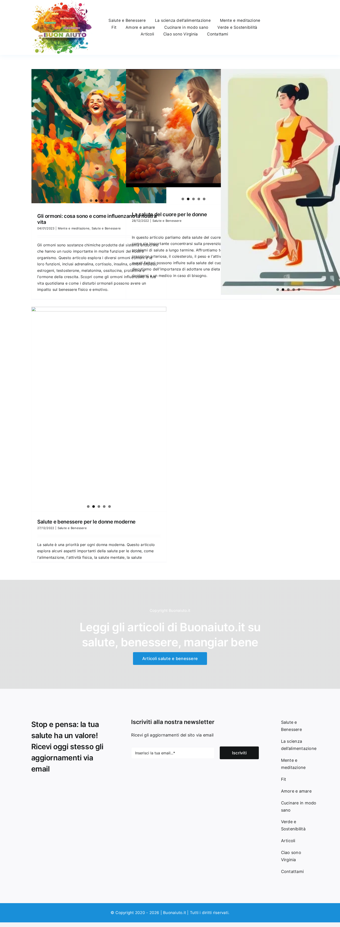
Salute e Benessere (106, 228)
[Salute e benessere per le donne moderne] (98, 375)
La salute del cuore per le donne (169, 214)
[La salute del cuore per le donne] (193, 128)
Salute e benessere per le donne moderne (86, 522)
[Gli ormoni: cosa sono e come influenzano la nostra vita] (98, 136)
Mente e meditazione (74, 228)
